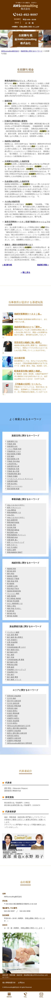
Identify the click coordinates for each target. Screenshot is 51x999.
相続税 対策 (11, 569)
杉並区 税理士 (12, 711)
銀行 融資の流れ (13, 650)
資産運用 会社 (12, 446)
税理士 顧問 (11, 550)
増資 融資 (10, 645)
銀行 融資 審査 (12, 677)
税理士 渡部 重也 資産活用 (17, 733)
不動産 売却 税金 (13, 461)
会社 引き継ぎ (12, 547)
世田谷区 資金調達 (14, 696)
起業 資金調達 (12, 642)
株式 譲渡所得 (12, 520)
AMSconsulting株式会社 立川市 (18, 726)
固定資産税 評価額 (14, 454)
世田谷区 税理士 (13, 736)
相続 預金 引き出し (14, 608)
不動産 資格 (11, 444)
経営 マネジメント (14, 507)
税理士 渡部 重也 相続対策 (17, 728)
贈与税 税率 (11, 571)
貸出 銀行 (10, 674)
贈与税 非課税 (12, 616)
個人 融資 (10, 655)
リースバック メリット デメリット (20, 479)
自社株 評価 (11, 527)
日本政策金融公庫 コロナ (16, 647)
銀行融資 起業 (12, 662)
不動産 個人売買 (13, 471)
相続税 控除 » (43, 265)
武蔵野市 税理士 (13, 718)
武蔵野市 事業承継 (14, 741)
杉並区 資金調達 (13, 721)
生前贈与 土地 (12, 586)
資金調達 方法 (12, 672)
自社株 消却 (11, 525)
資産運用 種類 (12, 481)
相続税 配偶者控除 (14, 591)
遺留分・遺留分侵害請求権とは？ (19, 245)
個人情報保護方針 (9, 982)
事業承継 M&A (12, 537)
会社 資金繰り (12, 640)
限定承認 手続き (13, 588)
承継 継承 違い (12, 540)
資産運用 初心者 (13, 466)
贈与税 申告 (11, 613)
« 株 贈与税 (7, 265)
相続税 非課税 (12, 576)
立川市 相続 (11, 698)
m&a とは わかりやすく (16, 517)
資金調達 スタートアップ (16, 670)
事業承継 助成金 (13, 522)
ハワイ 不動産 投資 (14, 449)
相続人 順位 (11, 606)
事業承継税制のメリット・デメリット (21, 81)
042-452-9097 (27, 14)
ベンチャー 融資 (13, 632)
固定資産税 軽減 (13, 489)
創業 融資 (10, 667)
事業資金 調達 (12, 665)
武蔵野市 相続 (12, 716)
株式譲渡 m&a (12, 532)
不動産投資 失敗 (13, 469)
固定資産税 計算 (13, 459)
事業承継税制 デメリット (16, 535)
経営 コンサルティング (15, 542)
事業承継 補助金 (13, 530)
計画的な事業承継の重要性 (16, 121)
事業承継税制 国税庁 (15, 552)
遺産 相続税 (11, 596)
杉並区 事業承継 (13, 713)
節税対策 (8, 101)
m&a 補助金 (11, 510)
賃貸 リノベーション (15, 486)
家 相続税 (10, 583)
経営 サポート (12, 545)
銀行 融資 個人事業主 (15, 637)
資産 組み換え (12, 484)
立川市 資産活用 (13, 703)
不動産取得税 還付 (14, 474)
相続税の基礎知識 (12, 141)
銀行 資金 (10, 657)
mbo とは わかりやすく (16, 505)
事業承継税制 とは (14, 512)
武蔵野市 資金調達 (14, 731)
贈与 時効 (10, 574)
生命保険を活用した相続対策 (17, 181)
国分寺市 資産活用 (14, 701)
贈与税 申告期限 (13, 601)
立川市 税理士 (12, 723)
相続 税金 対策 (12, 581)
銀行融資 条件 (12, 652)
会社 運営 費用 (12, 635)
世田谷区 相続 (12, 708)
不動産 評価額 (12, 476)
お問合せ (21, 982)
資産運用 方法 (12, 441)
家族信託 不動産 (13, 579)
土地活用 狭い (12, 464)
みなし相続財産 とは (15, 603)
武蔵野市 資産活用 (14, 738)
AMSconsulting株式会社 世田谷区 (19, 743)
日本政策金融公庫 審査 (15, 660)
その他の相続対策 (12, 202)
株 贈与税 (10, 611)
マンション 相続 (13, 593)
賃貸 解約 (10, 456)
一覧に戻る (25, 272)
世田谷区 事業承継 (14, 706)
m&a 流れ (10, 515)
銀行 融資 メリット (14, 679)
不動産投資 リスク (14, 451)
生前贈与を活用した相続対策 (17, 161)
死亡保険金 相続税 (14, 598)
